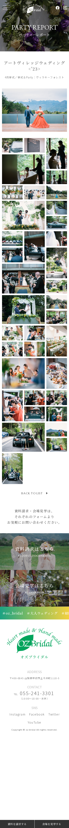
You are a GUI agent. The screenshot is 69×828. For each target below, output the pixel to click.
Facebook (37, 714)
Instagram (17, 714)
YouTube (34, 722)
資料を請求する (17, 824)
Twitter (54, 714)
